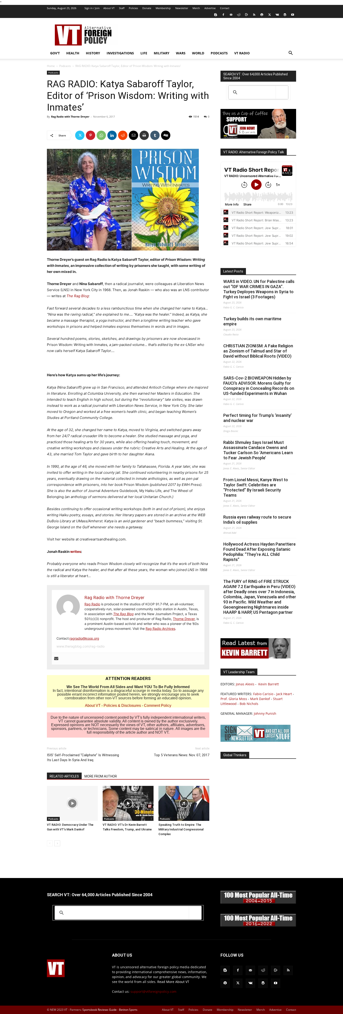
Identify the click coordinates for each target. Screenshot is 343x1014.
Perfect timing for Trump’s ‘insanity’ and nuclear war (257, 418)
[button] (290, 53)
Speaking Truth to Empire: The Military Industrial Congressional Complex (180, 829)
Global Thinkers (234, 755)
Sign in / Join (92, 8)
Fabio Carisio (263, 694)
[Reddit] (238, 14)
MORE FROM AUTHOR (100, 776)
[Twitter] (269, 14)
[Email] (133, 135)
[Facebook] (223, 14)
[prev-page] (50, 843)
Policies (133, 8)
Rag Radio (92, 604)
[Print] (144, 135)
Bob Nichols (249, 703)
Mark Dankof (260, 699)
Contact (224, 8)
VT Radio (242, 53)
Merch (196, 8)
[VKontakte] (277, 14)
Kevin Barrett (268, 684)
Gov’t (55, 53)
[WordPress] (284, 14)
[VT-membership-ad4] (258, 137)
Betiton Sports (128, 1010)
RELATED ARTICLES (64, 776)
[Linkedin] (112, 135)
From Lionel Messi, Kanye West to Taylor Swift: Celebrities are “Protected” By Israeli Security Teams (255, 487)
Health (72, 53)
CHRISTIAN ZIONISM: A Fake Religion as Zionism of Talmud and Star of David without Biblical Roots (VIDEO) (258, 351)
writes (75, 551)
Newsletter (181, 8)
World (198, 53)
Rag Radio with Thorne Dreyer (70, 116)
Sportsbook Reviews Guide (99, 1010)
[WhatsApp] (101, 135)
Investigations (120, 53)
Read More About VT (173, 981)
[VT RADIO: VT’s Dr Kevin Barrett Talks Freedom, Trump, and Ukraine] (128, 803)
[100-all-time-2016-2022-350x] (258, 925)
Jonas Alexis (245, 684)
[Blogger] (215, 14)
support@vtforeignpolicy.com (153, 991)
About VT (109, 8)
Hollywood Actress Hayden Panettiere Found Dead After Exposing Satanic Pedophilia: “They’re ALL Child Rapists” (259, 552)
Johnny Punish (265, 713)
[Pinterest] (90, 135)
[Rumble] (246, 14)
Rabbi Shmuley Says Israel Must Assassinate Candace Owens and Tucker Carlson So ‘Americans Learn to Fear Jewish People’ (258, 450)
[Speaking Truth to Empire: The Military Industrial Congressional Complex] (183, 803)
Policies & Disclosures (122, 705)
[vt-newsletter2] (255, 740)
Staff (121, 8)
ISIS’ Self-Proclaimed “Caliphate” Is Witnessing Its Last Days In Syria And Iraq (83, 757)
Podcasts (219, 53)
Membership (163, 8)
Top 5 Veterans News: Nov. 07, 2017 (181, 755)
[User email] (56, 658)
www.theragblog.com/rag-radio (80, 646)
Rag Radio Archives (160, 629)
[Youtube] (292, 14)
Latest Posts (233, 271)
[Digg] (165, 135)
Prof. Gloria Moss (233, 699)
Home (51, 66)
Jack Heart (284, 694)
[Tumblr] (155, 135)
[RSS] (254, 14)
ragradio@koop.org (84, 638)
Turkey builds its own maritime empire (252, 321)
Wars (181, 53)
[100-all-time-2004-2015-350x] (258, 902)
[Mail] (231, 14)
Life (143, 53)
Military (161, 53)
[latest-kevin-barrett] (255, 657)
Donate (146, 8)
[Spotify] (261, 14)
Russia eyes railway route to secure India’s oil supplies (257, 520)
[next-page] (57, 843)
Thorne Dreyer (184, 619)
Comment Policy (157, 705)
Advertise (210, 8)
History (93, 53)
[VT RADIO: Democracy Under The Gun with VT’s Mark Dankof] (72, 803)
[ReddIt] (122, 135)
